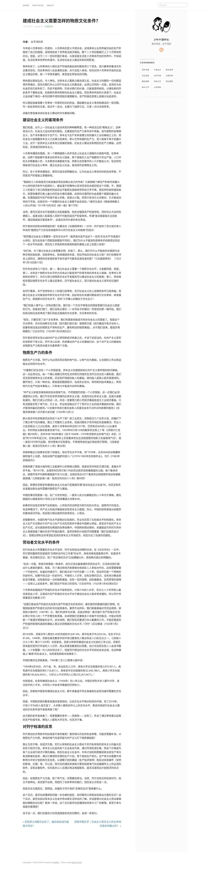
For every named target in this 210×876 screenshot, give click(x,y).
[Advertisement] (72, 839)
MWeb (56, 862)
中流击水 (48, 26)
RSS (161, 50)
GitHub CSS (76, 862)
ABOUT (50, 5)
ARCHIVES (38, 5)
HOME (26, 5)
